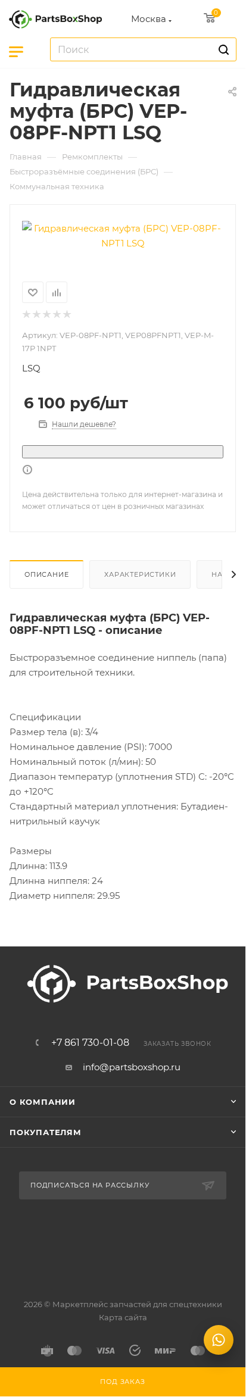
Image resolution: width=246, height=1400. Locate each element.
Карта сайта (123, 1317)
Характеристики (140, 574)
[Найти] (221, 49)
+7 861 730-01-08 (90, 1043)
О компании (43, 1102)
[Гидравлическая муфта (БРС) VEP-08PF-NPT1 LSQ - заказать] (122, 236)
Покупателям (46, 1132)
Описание (46, 574)
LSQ (31, 368)
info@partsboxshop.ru (131, 1067)
